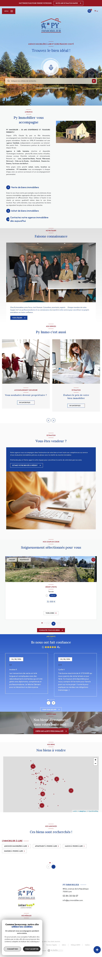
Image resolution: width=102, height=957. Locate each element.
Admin (64, 945)
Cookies (87, 945)
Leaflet (75, 811)
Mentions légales (51, 945)
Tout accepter (31, 949)
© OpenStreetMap (92, 811)
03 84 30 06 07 (70, 895)
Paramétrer (12, 949)
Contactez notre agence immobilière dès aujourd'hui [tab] (29, 219)
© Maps (82, 811)
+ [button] (95, 759)
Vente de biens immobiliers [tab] (25, 187)
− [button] (95, 763)
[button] (53, 420)
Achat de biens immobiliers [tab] (25, 210)
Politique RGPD (75, 945)
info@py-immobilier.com (73, 900)
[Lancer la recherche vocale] (51, 67)
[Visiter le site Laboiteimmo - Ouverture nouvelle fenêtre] (55, 950)
